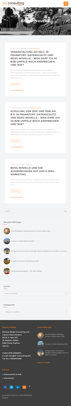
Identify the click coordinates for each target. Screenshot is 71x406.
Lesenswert (29, 164)
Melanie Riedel (17, 90)
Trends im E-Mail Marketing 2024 (22, 241)
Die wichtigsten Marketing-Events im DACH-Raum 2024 (30, 231)
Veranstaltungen (34, 48)
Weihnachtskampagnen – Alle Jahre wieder (26, 271)
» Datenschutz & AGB (11, 374)
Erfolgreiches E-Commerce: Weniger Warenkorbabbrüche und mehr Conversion (39, 251)
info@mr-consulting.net (20, 356)
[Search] (65, 211)
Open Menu (66, 4)
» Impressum (8, 378)
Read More (15, 84)
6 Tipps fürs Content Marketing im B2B (25, 261)
